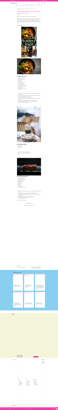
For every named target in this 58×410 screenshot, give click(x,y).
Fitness (35, 381)
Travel (27, 383)
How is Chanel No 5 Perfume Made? (21, 266)
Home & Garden (29, 381)
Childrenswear (21, 383)
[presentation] (18, 279)
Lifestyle (28, 382)
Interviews (43, 361)
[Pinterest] (10, 0)
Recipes (35, 383)
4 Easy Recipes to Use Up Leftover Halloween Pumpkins (28, 286)
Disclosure (29, 16)
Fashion (20, 381)
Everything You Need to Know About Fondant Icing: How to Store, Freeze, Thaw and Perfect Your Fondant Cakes (40, 287)
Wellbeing (35, 382)
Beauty (20, 382)
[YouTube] (13, 0)
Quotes (43, 362)
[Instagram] (12, 0)
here (25, 200)
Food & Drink (36, 384)
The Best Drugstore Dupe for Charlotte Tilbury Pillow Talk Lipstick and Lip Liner (36, 267)
